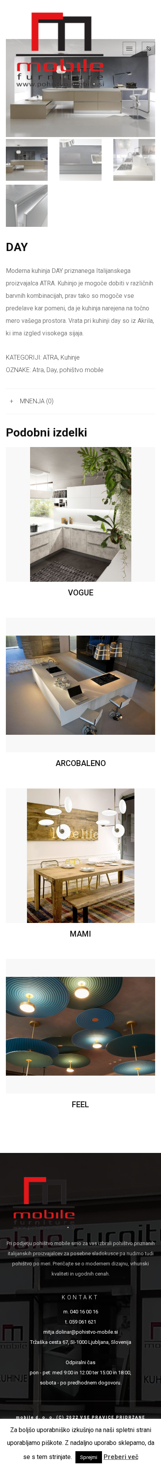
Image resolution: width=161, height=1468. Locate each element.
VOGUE (80, 592)
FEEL (80, 1104)
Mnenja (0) (37, 401)
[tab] (80, 401)
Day (52, 370)
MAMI (80, 934)
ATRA (50, 357)
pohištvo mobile (81, 370)
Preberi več (121, 1457)
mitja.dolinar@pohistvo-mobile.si (80, 1332)
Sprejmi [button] (88, 1457)
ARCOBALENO (80, 763)
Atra (38, 370)
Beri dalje (80, 514)
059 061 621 (82, 1322)
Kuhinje (70, 357)
